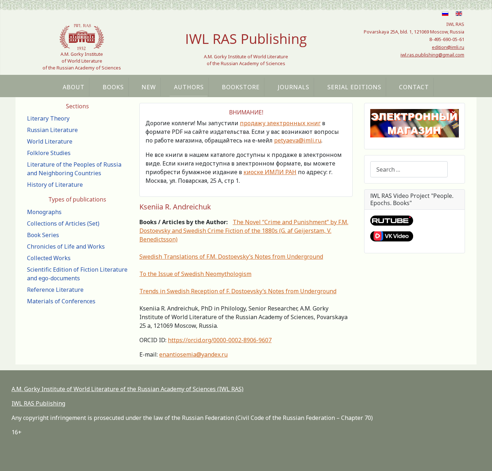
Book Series (43, 235)
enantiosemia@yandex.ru (193, 354)
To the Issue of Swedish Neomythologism (195, 274)
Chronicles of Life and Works (66, 246)
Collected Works (49, 258)
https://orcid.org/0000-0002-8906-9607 (220, 340)
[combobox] (409, 169)
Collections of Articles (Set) (63, 223)
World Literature (49, 141)
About (74, 87)
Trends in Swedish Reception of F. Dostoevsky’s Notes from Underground (237, 291)
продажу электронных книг (280, 123)
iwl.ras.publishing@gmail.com (432, 54)
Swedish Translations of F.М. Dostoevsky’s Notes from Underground (231, 257)
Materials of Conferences (61, 301)
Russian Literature (52, 130)
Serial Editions (354, 87)
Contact (414, 87)
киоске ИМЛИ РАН (269, 172)
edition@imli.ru (448, 47)
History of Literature (55, 185)
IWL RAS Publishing (38, 403)
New (149, 87)
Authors (189, 87)
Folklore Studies (49, 153)
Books (113, 87)
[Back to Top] (479, 457)
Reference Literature (55, 290)
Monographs (44, 212)
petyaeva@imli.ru (297, 140)
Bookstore (241, 87)
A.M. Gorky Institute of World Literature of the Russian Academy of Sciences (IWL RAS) (127, 389)
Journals (293, 87)
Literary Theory (48, 118)
